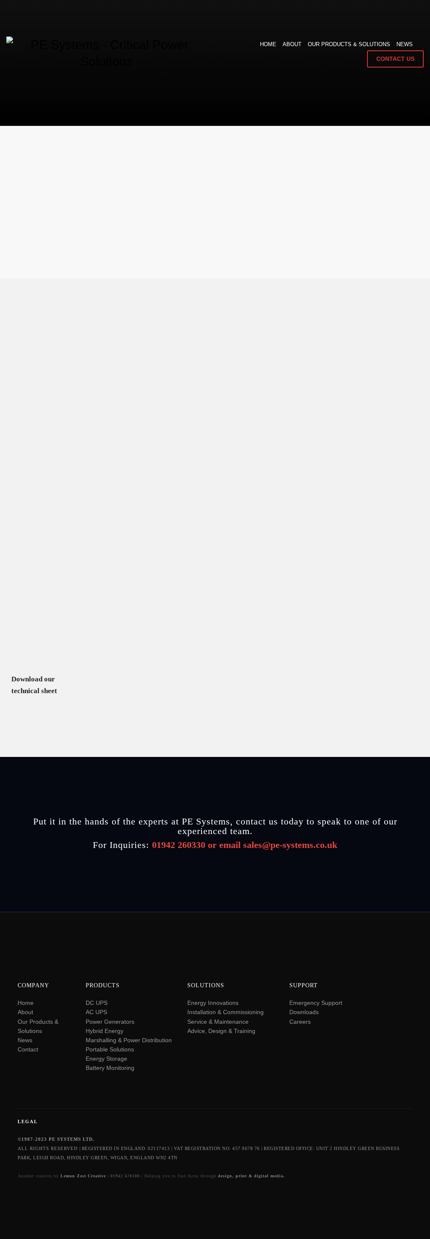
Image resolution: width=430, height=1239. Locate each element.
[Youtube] (225, 1092)
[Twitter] (183, 1092)
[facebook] (246, 1092)
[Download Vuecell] (110, 637)
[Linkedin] (204, 1092)
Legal (28, 1121)
